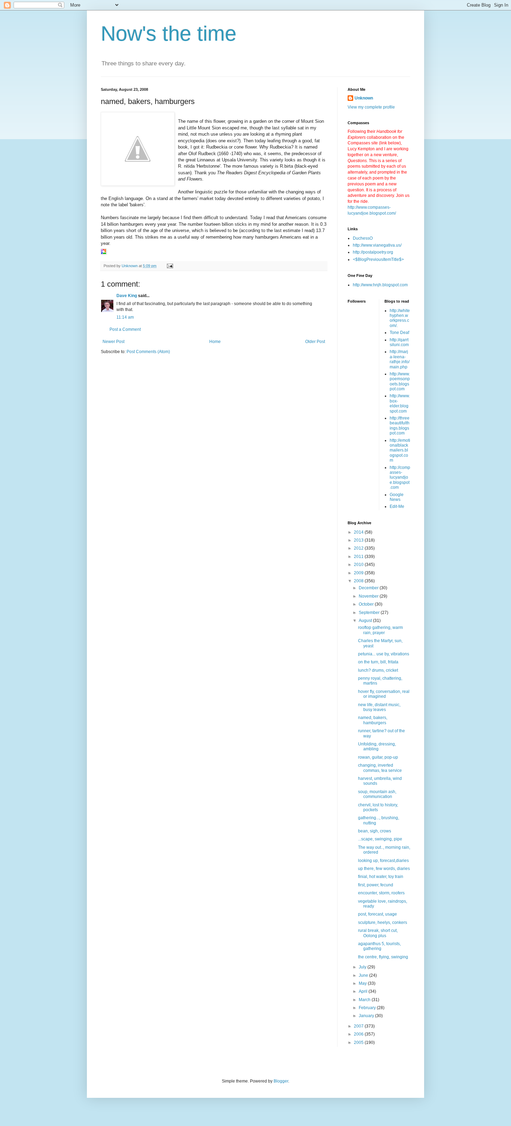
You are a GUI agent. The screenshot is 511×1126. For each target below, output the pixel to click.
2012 (359, 548)
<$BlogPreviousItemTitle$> (378, 259)
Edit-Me (397, 506)
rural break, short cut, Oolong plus (378, 933)
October (367, 604)
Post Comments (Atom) (148, 351)
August (366, 620)
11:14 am (125, 317)
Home (215, 341)
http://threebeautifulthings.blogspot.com (399, 426)
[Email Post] (169, 266)
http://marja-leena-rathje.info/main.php (399, 359)
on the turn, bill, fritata (378, 662)
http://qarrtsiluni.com (399, 342)
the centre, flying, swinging (383, 957)
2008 (359, 580)
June (364, 975)
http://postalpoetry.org (373, 252)
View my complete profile (371, 107)
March (365, 999)
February (368, 1007)
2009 (359, 572)
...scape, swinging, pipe (380, 839)
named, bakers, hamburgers (372, 720)
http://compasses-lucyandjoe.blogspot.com (400, 477)
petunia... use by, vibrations (383, 654)
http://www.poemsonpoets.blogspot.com (400, 381)
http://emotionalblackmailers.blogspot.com (400, 450)
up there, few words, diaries (384, 868)
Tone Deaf (399, 332)
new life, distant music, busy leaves (379, 707)
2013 (359, 540)
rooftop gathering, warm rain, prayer (380, 630)
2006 (359, 1034)
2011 (359, 556)
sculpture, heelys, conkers (382, 922)
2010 (359, 564)
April (363, 991)
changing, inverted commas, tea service (380, 768)
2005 (359, 1042)
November (369, 596)
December (369, 587)
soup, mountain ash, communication (377, 794)
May (363, 983)
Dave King (126, 295)
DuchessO (363, 238)
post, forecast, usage (377, 914)
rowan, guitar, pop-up (378, 757)
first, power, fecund (375, 885)
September (370, 612)
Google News (397, 497)
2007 (359, 1026)
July (363, 967)
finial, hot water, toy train (380, 876)
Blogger (281, 1081)
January (367, 1015)
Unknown (364, 98)
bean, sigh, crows (374, 831)
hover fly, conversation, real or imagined (383, 694)
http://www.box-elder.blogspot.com (400, 403)
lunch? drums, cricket (378, 670)
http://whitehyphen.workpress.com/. (400, 318)
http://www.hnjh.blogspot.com (380, 284)
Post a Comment (125, 329)
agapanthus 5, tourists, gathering (379, 946)
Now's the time (168, 33)
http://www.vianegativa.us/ (377, 245)
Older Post (315, 341)
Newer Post (113, 341)
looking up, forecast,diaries (383, 860)
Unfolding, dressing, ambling (377, 746)
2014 (359, 532)
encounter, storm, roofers (381, 893)
